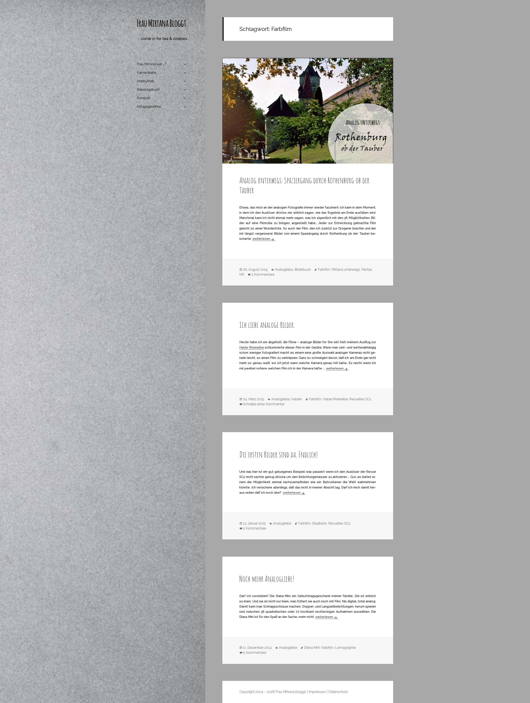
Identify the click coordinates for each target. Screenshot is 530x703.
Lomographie (345, 648)
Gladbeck (319, 523)
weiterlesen (263, 239)
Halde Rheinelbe (251, 347)
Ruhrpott (144, 98)
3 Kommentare (262, 274)
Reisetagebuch (148, 90)
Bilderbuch (302, 269)
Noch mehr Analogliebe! (266, 578)
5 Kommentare (254, 528)
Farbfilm (324, 269)
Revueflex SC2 (360, 399)
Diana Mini (312, 648)
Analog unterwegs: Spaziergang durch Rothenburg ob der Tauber (304, 185)
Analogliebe (284, 269)
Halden (296, 399)
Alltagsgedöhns (149, 107)
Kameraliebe (146, 73)
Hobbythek (145, 81)
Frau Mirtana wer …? (151, 64)
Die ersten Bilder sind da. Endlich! (278, 454)
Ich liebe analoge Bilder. (267, 325)
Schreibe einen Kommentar (263, 404)
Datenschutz (338, 692)
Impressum (317, 692)
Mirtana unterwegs (346, 269)
